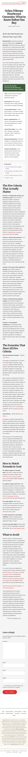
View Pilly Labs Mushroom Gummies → (13, 586)
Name (4, 662)
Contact (14, 715)
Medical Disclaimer (9, 713)
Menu (23, 3)
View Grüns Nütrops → (9, 588)
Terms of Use (23, 713)
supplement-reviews (16, 618)
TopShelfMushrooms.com (12, 3)
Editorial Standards (18, 711)
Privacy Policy (17, 713)
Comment (5, 641)
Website (4, 678)
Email (4, 670)
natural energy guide (10, 511)
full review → (6, 357)
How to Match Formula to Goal (13, 175)
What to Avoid (9, 178)
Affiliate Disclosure (14, 744)
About (3, 711)
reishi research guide (19, 528)
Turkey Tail (5, 364)
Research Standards (9, 711)
